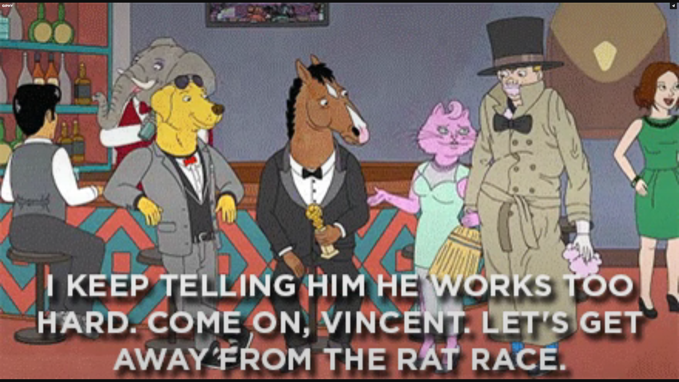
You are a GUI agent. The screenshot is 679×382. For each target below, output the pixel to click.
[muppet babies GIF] (339, 191)
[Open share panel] (673, 5)
